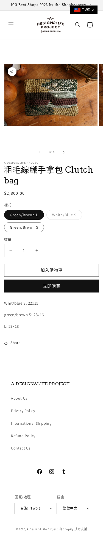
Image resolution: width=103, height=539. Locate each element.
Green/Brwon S (24, 227)
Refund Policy (23, 435)
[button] (11, 25)
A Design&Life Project (42, 529)
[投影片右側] (64, 152)
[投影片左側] (40, 152)
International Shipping (31, 423)
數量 (8, 239)
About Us (19, 398)
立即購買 (51, 286)
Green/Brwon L (24, 214)
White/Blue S (66, 216)
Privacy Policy (23, 410)
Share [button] (15, 342)
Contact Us (20, 448)
